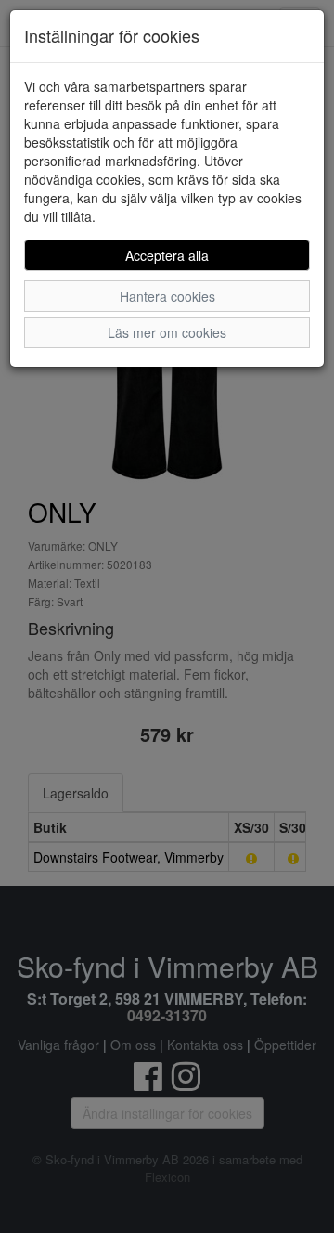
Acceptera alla (167, 255)
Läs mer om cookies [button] (167, 332)
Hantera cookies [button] (167, 296)
